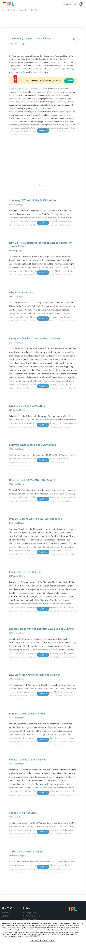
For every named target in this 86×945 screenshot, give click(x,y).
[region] (43, 932)
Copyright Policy (30, 912)
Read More (43, 223)
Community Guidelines (32, 916)
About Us (6, 912)
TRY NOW (69, 81)
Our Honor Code (30, 919)
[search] (75, 4)
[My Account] (81, 4)
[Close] (82, 923)
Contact (5, 916)
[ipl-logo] (11, 5)
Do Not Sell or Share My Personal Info (42, 941)
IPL (3, 10)
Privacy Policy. (35, 936)
